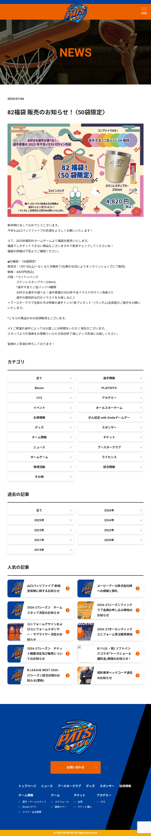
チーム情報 (39, 437)
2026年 (109, 510)
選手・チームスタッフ (34, 801)
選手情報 (109, 378)
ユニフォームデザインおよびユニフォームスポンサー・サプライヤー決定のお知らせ (45, 632)
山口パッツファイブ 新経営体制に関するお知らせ (43, 588)
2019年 (39, 550)
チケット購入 (85, 807)
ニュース (39, 447)
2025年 (39, 520)
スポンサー (109, 427)
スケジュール (62, 801)
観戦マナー (61, 807)
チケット (109, 437)
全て (39, 378)
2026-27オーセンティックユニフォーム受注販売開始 (115, 632)
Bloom (39, 388)
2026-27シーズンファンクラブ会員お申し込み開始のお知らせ (115, 610)
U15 (39, 398)
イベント (39, 408)
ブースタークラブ (109, 447)
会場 (80, 801)
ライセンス (109, 457)
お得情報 (39, 417)
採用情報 (125, 786)
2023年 (39, 530)
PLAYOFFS (109, 388)
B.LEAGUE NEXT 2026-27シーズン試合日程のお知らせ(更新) (43, 675)
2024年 (109, 520)
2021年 (39, 540)
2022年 (109, 530)
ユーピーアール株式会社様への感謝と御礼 (114, 588)
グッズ (39, 427)
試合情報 (109, 467)
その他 (39, 477)
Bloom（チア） (29, 807)
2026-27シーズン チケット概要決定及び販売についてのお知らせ (45, 654)
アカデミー (109, 398)
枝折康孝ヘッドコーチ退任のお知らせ (115, 675)
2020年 (109, 540)
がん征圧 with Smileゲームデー (109, 417)
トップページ (27, 786)
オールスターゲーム (109, 408)
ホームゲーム (39, 457)
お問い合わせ (75, 767)
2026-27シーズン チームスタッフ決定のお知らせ (44, 610)
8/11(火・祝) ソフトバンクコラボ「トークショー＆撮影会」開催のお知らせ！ (114, 654)
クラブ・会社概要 (31, 812)
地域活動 (39, 467)
